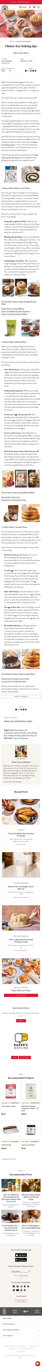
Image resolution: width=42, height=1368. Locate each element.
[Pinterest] (28, 1287)
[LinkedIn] (14, 1290)
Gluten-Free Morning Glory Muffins (14, 314)
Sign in (30, 7)
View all (21, 1020)
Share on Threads (35, 71)
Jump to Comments (21, 696)
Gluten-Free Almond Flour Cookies (18, 721)
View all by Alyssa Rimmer (12, 782)
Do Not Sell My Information (26, 1349)
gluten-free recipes (17, 730)
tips (26, 730)
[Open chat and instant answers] (37, 1363)
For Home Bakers (9, 1324)
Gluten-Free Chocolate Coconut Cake (15, 678)
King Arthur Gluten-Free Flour (16, 188)
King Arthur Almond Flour (15, 342)
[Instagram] (21, 1287)
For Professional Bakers (11, 1330)
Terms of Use (12, 1349)
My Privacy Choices (21, 1351)
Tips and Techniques (23, 41)
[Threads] (25, 1287)
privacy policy (24, 1275)
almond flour (32, 732)
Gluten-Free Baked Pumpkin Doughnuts (15, 311)
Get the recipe (21, 995)
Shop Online (7, 1318)
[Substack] (25, 1290)
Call (14, 1057)
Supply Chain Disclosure (9, 1346)
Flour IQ (33, 735)
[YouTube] (17, 1290)
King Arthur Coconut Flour (15, 527)
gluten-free (25, 735)
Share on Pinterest (31, 71)
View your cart (34, 7)
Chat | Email (25, 1057)
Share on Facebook (26, 71)
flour (5, 735)
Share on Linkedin (33, 71)
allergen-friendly (14, 735)
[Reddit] (21, 1290)
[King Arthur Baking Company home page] (4, 9)
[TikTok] (17, 1287)
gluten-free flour (21, 732)
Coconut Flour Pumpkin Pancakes (13, 681)
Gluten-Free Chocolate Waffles (12, 308)
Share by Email (28, 70)
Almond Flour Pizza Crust (10, 497)
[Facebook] (14, 1287)
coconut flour (9, 732)
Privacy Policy (33, 1346)
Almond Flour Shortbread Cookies (13, 500)
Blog (11, 41)
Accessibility (22, 1346)
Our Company (8, 1335)
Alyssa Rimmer (6, 61)
